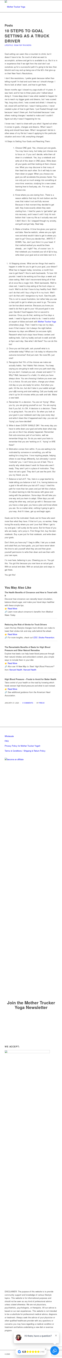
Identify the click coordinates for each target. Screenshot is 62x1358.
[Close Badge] (45, 1349)
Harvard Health (15, 669)
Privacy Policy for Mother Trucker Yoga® (22, 745)
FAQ (7, 741)
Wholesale (9, 736)
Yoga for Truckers (22, 45)
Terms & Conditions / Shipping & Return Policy (25, 750)
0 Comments (27, 703)
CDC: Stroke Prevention (43, 637)
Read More (12, 608)
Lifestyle (9, 45)
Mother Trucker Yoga (46, 321)
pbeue (42, 703)
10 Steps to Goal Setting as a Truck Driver (27, 36)
